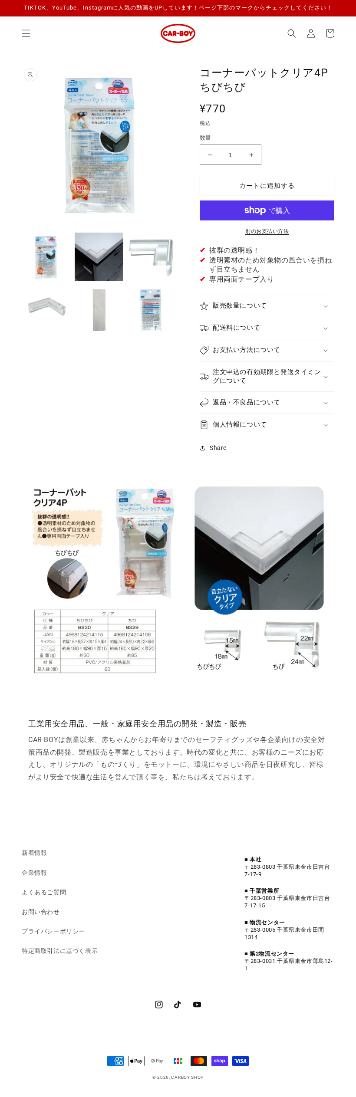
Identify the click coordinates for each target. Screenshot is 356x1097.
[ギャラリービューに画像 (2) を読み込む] (99, 257)
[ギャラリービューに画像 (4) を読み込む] (46, 310)
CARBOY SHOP (187, 1077)
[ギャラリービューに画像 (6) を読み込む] (151, 310)
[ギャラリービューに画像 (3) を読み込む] (151, 257)
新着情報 (34, 852)
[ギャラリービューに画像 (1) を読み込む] (46, 257)
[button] (26, 33)
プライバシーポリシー (53, 931)
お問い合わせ (41, 911)
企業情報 (34, 872)
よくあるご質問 (44, 892)
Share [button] (218, 447)
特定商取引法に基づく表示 (60, 950)
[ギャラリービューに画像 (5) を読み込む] (99, 310)
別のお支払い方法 (267, 231)
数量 (205, 138)
